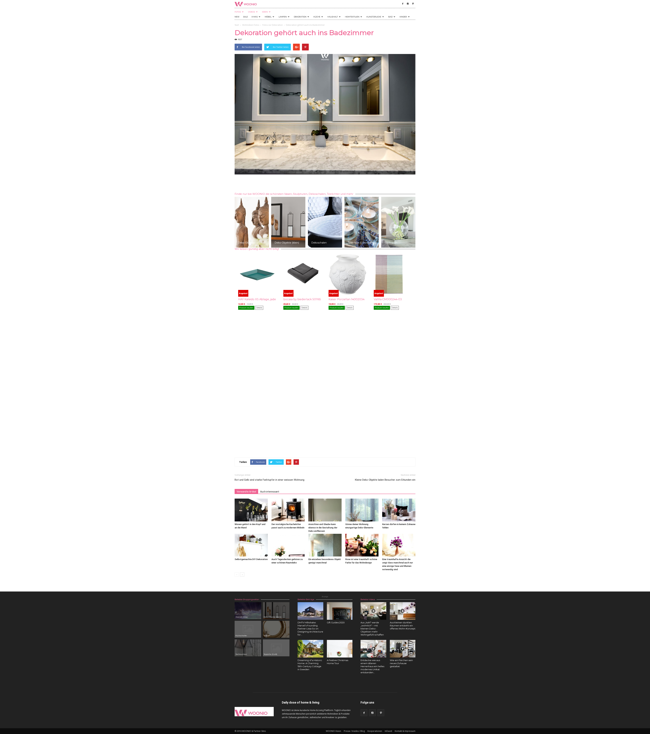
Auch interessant (269, 491)
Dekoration (300, 17)
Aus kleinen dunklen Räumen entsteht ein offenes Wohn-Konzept (402, 625)
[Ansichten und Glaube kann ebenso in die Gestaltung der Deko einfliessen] (325, 510)
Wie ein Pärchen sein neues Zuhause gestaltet (401, 663)
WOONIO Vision (333, 731)
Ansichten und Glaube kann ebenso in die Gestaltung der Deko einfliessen (322, 527)
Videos (251, 12)
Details (259, 307)
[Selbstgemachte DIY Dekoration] (251, 545)
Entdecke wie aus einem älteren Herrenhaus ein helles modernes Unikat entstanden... (372, 666)
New (237, 17)
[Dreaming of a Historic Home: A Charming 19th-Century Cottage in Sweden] (310, 649)
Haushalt (332, 17)
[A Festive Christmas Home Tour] (340, 649)
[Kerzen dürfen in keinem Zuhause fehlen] (398, 510)
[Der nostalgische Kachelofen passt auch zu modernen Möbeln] (288, 510)
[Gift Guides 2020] (340, 611)
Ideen (265, 12)
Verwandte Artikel (246, 491)
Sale (245, 17)
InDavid (388, 731)
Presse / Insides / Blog (354, 731)
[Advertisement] (325, 184)
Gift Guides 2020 (336, 622)
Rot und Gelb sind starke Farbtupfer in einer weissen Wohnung (269, 479)
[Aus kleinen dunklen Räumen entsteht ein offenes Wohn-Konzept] (403, 611)
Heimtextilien (352, 17)
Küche (316, 17)
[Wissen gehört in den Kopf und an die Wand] (251, 510)
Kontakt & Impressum (405, 731)
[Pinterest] (412, 4)
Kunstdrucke (373, 17)
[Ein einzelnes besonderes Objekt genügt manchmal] (325, 545)
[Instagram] (407, 4)
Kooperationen (374, 731)
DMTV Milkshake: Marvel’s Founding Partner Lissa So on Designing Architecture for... (310, 628)
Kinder (403, 17)
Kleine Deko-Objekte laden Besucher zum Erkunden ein (385, 479)
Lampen (283, 17)
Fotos (238, 12)
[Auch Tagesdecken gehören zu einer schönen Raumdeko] (288, 545)
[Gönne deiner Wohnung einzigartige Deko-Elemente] (361, 510)
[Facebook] (402, 4)
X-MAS (255, 17)
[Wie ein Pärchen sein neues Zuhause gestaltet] (403, 649)
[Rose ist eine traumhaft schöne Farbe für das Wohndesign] (361, 545)
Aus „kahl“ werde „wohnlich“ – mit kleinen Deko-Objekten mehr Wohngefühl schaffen (372, 628)
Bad (390, 17)
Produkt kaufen (246, 307)
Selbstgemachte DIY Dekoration (251, 559)
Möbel (268, 17)
